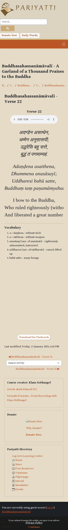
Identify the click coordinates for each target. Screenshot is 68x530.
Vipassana (21, 472)
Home (4, 85)
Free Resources (24, 468)
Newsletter (21, 485)
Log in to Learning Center (27, 456)
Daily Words (30, 35)
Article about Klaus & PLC (22, 389)
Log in (50, 507)
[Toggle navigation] (63, 44)
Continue (34, 527)
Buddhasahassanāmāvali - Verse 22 (55, 85)
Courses (12, 85)
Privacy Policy (34, 522)
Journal (19, 481)
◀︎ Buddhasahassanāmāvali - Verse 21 (30, 356)
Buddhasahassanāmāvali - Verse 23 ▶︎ (38, 369)
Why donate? (34, 428)
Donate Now (9, 35)
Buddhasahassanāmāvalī (25, 85)
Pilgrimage (21, 476)
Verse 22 (38, 85)
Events (19, 489)
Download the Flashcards (34, 337)
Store (18, 464)
